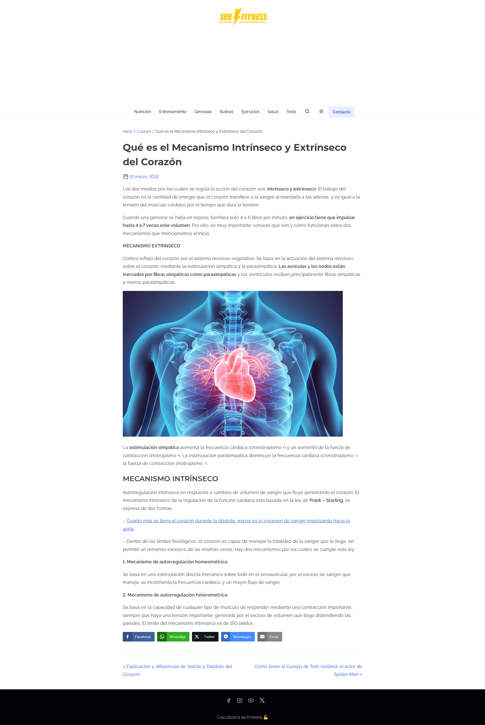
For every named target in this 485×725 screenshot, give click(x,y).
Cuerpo (144, 131)
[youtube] (250, 702)
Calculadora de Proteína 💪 (242, 717)
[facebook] (228, 702)
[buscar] (307, 112)
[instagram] (239, 702)
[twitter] (262, 702)
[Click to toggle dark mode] (321, 111)
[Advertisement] (242, 67)
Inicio (127, 131)
